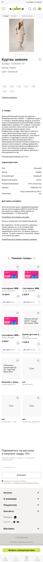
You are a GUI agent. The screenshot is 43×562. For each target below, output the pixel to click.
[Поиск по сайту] (30, 9)
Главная (14, 16)
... (19, 16)
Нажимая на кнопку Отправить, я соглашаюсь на (20, 482)
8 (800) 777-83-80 (34, 2)
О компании (10, 498)
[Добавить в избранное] (40, 59)
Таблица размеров (9, 97)
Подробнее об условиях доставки (15, 217)
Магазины (9, 528)
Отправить (21, 475)
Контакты (9, 511)
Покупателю (10, 505)
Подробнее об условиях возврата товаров (19, 239)
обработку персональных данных (27, 483)
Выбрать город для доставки (22, 550)
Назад (6, 16)
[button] (15, 54)
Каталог (8, 492)
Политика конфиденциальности (21, 542)
